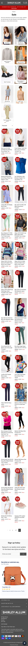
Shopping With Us (7, 603)
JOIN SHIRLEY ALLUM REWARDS (10, 606)
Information (5, 600)
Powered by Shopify (14, 644)
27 (16, 530)
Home (13, 11)
